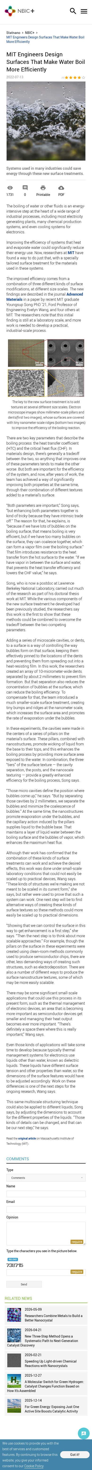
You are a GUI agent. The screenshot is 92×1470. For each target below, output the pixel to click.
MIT (71, 252)
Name (10, 1186)
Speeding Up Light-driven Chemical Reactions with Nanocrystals (51, 1363)
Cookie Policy (33, 1466)
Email (10, 1201)
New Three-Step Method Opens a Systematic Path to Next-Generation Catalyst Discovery (42, 1340)
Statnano (13, 32)
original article (27, 1138)
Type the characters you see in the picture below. (41, 1251)
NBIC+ (29, 32)
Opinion (12, 1217)
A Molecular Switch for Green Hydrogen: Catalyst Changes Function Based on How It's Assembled (45, 1386)
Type (9, 1170)
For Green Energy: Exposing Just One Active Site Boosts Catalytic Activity (52, 1408)
